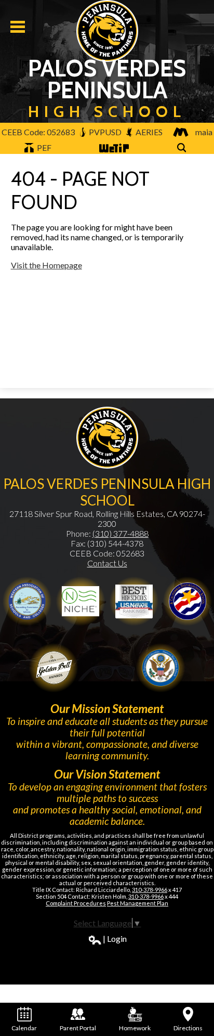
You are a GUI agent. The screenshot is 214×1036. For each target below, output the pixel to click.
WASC (27, 601)
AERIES (148, 132)
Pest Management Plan (137, 903)
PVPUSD (104, 132)
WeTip (110, 153)
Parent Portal (78, 1028)
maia (203, 132)
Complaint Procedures (76, 903)
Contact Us (107, 563)
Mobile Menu (17, 27)
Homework (135, 1028)
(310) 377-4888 (120, 533)
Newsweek (134, 601)
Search (183, 153)
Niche (80, 601)
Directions (188, 1028)
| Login (115, 938)
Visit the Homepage (46, 265)
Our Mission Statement (107, 708)
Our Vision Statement (107, 774)
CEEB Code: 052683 (38, 132)
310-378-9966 (149, 889)
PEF (43, 147)
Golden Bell (187, 601)
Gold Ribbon (53, 668)
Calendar (24, 1028)
